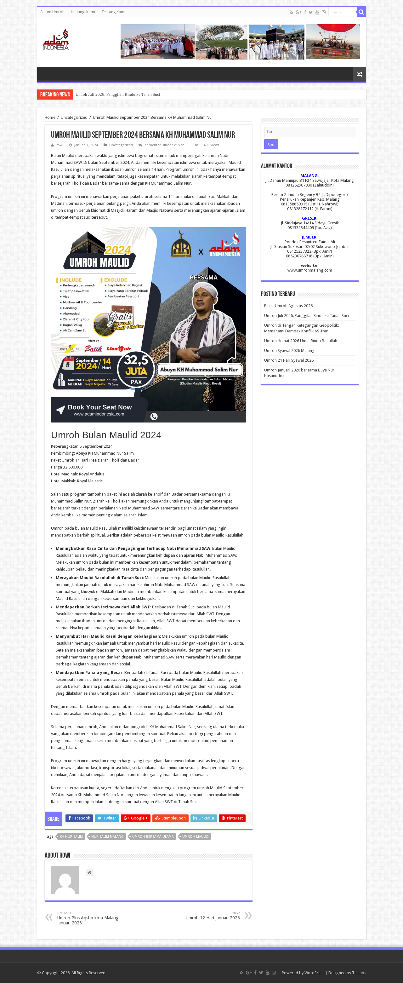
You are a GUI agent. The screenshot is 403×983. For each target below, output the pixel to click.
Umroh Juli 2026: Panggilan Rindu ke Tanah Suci (118, 94)
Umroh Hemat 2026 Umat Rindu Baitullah (300, 340)
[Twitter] (311, 12)
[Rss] (291, 12)
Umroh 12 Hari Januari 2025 (213, 915)
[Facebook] (305, 12)
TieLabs (359, 972)
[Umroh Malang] (64, 37)
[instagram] (323, 12)
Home (50, 117)
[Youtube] (317, 12)
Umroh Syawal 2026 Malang (289, 350)
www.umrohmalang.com (309, 270)
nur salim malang (107, 837)
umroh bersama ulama (153, 837)
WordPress (314, 972)
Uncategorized (74, 117)
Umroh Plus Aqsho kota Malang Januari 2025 (87, 918)
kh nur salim (71, 837)
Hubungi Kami (83, 12)
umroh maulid (195, 837)
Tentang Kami (113, 12)
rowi (59, 145)
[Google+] (298, 12)
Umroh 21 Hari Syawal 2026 (289, 360)
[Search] (361, 12)
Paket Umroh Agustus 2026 (288, 305)
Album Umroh (52, 12)
